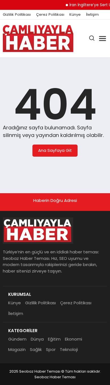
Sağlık (36, 349)
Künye (75, 14)
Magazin (17, 349)
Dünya (37, 339)
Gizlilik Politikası (17, 14)
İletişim (92, 14)
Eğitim (54, 339)
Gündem (17, 339)
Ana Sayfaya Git (55, 150)
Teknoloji (69, 349)
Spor (51, 349)
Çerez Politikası (50, 14)
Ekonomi (73, 339)
